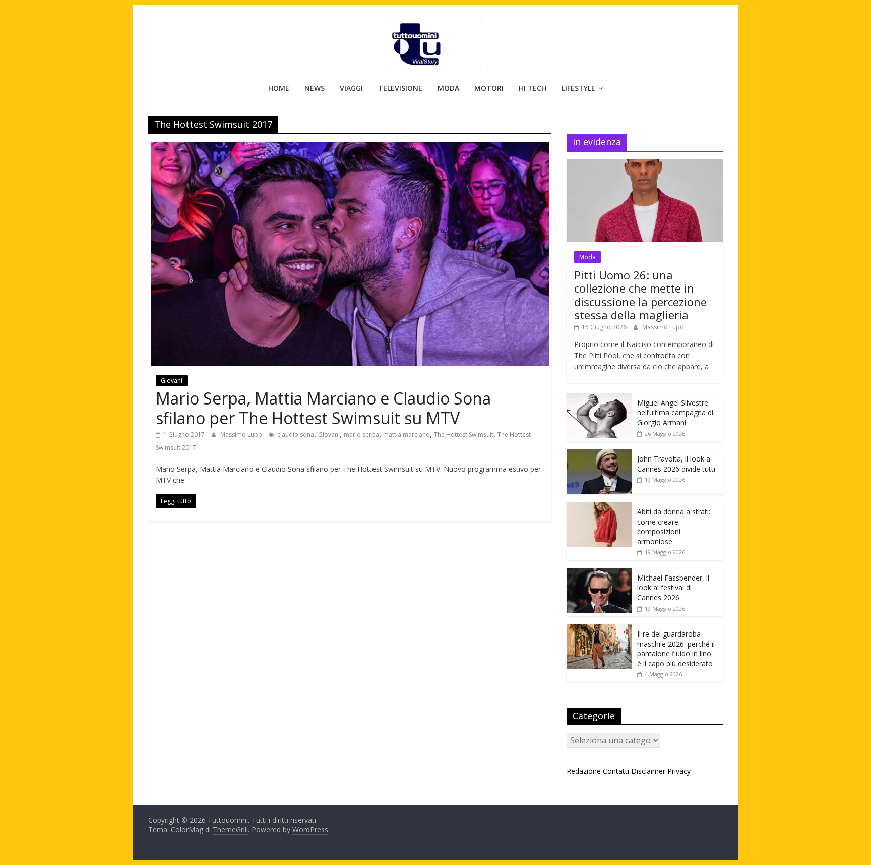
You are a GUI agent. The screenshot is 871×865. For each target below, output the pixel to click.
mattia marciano (406, 434)
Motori (489, 88)
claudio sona (295, 434)
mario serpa (361, 434)
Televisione (400, 88)
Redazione (584, 771)
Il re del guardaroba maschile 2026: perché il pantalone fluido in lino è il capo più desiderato (676, 648)
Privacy (679, 771)
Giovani (171, 380)
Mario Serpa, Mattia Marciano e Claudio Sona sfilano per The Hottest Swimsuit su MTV (323, 407)
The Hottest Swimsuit (463, 434)
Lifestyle (578, 88)
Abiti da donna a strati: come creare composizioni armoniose (673, 526)
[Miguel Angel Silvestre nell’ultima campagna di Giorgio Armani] (599, 398)
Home (278, 88)
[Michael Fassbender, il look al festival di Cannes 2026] (599, 573)
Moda (448, 88)
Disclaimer (648, 771)
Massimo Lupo (242, 434)
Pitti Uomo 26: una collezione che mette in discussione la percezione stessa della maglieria (640, 294)
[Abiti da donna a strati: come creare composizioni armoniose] (599, 507)
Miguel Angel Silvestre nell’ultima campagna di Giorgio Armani (675, 412)
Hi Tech (532, 88)
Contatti (616, 771)
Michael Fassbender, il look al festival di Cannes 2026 (673, 587)
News (314, 88)
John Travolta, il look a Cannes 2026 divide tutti (676, 464)
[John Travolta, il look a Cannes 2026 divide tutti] (599, 454)
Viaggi (351, 88)
